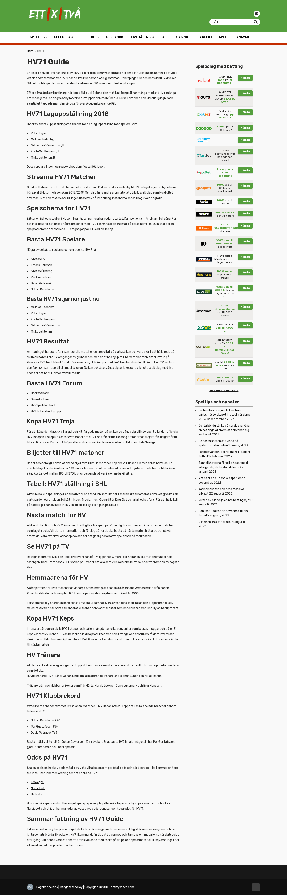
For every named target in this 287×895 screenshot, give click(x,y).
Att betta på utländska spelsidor (221, 478)
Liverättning (142, 37)
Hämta (245, 77)
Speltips (37, 37)
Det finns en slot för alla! (215, 522)
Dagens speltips (47, 887)
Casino (182, 37)
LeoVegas (37, 782)
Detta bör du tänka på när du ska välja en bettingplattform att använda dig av (224, 430)
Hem (30, 51)
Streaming (115, 37)
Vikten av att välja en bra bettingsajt (224, 500)
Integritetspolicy (71, 887)
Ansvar (243, 37)
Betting (90, 37)
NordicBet (38, 788)
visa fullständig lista (223, 390)
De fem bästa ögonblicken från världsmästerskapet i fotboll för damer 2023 (225, 414)
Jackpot (205, 37)
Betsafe (36, 794)
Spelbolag (63, 37)
